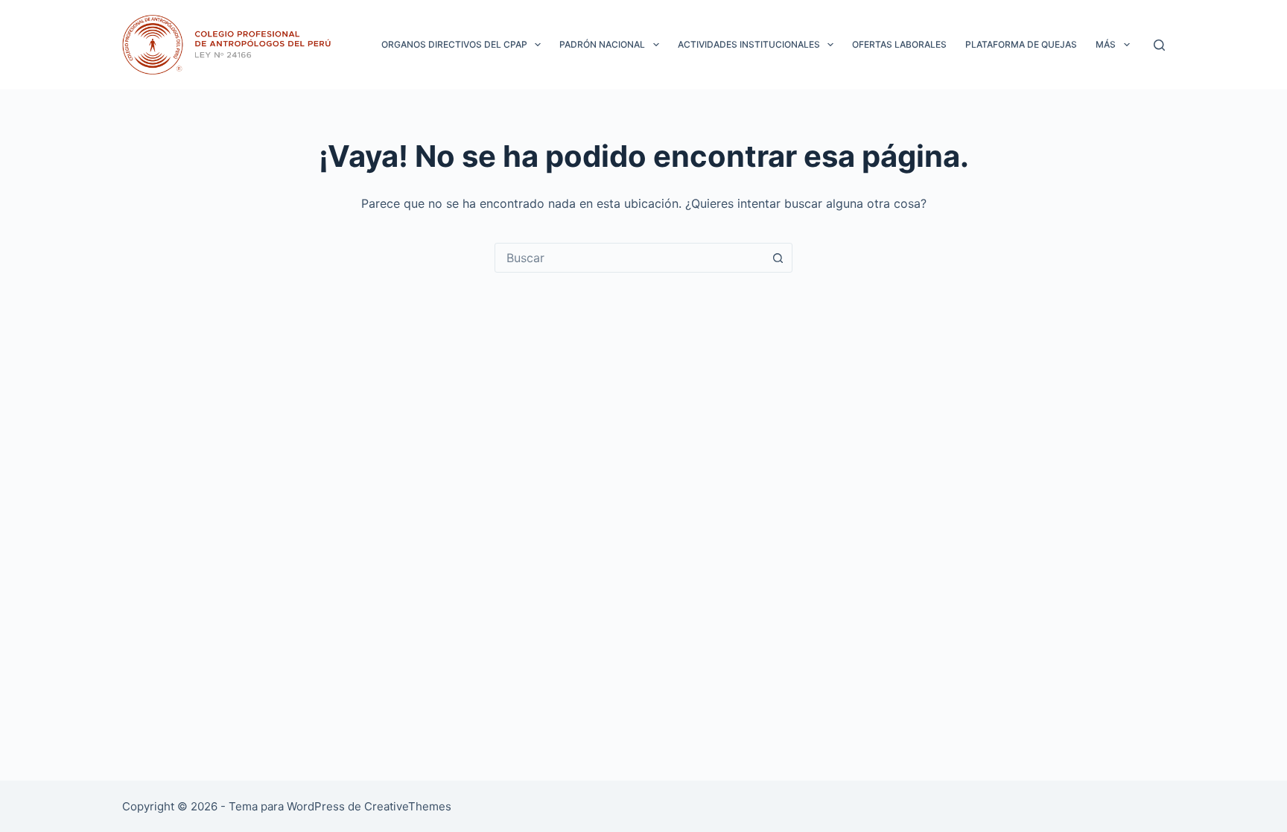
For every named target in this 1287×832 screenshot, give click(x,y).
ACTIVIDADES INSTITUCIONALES (749, 44)
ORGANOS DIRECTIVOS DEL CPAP (454, 44)
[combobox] (629, 258)
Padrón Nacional (602, 44)
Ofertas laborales (899, 44)
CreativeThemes (407, 806)
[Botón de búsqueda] (777, 258)
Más (1106, 44)
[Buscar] (1159, 45)
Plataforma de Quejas (1021, 44)
